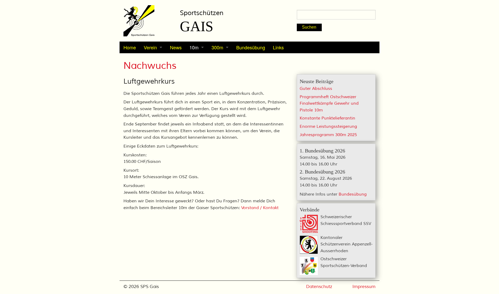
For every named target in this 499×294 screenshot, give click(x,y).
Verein (150, 47)
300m (217, 47)
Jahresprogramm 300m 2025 (328, 134)
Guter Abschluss (316, 88)
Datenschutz (319, 286)
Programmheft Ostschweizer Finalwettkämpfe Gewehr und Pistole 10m (329, 103)
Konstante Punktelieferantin (327, 118)
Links (278, 47)
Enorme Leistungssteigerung (328, 126)
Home (129, 47)
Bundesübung (250, 47)
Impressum (364, 286)
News (176, 47)
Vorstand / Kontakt (260, 207)
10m (194, 47)
